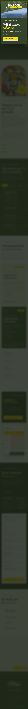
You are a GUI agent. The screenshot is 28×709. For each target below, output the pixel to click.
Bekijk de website (10, 38)
